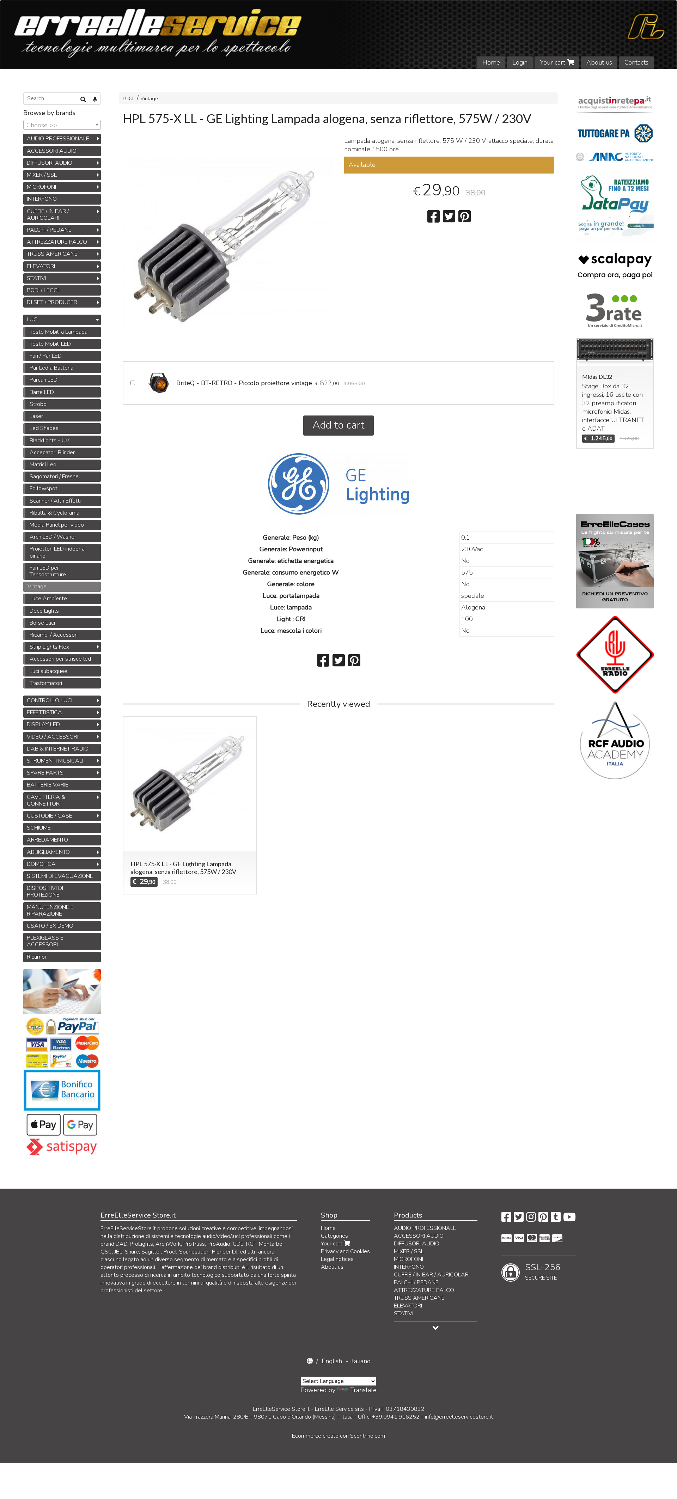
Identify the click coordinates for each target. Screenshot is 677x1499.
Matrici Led (43, 464)
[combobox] (62, 125)
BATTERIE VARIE (47, 785)
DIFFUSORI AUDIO (49, 163)
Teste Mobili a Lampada (58, 332)
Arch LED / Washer (53, 537)
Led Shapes (44, 428)
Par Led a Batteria (51, 368)
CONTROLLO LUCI (49, 700)
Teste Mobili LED (50, 344)
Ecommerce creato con (338, 1436)
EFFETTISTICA (44, 712)
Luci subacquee (48, 671)
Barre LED (42, 392)
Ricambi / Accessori (54, 635)
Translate (363, 1390)
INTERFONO (42, 199)
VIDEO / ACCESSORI (52, 737)
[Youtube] (569, 1219)
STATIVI (36, 278)
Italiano (360, 1361)
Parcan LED (43, 380)
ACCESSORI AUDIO (52, 151)
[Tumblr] (556, 1219)
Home (491, 62)
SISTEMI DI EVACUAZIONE (60, 876)
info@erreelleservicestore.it (459, 1417)
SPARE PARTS (45, 773)
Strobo (38, 404)
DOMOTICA (41, 864)
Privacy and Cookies (345, 1251)
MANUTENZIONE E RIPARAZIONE (50, 910)
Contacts (636, 62)
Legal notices (337, 1259)
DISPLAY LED (43, 724)
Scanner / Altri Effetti (55, 501)
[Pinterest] (543, 1219)
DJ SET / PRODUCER (52, 302)
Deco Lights (44, 611)
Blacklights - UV (49, 440)
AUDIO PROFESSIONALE (58, 138)
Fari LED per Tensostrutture (48, 571)
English (332, 1361)
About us (599, 62)
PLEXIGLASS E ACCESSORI (45, 941)
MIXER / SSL (42, 175)
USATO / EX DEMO (50, 926)
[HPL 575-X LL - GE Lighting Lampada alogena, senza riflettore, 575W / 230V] (228, 245)
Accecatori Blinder (52, 452)
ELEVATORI (41, 266)
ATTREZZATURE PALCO (57, 242)
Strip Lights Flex (49, 647)
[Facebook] (506, 1219)
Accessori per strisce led (60, 659)
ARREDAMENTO (47, 840)
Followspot (43, 488)
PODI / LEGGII (43, 290)
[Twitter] (519, 1219)
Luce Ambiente (48, 598)
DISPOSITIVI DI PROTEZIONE (45, 891)
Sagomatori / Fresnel (55, 476)
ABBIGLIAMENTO (48, 852)
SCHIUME (39, 828)
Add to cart (338, 425)
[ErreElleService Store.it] (338, 34)
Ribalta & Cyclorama (54, 513)
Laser (36, 416)
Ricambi (36, 957)
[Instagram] (531, 1219)
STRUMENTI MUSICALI (55, 761)
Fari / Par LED (46, 356)
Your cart (553, 62)
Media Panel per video (57, 525)
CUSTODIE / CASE (49, 816)
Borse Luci (42, 623)
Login (519, 62)
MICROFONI (41, 187)
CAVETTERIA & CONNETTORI (46, 800)
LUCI (128, 98)
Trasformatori (46, 683)
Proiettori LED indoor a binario (57, 552)
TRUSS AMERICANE (52, 254)
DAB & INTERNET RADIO (58, 749)
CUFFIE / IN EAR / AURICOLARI (48, 214)
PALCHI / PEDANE (49, 230)
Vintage (149, 98)
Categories (334, 1236)
